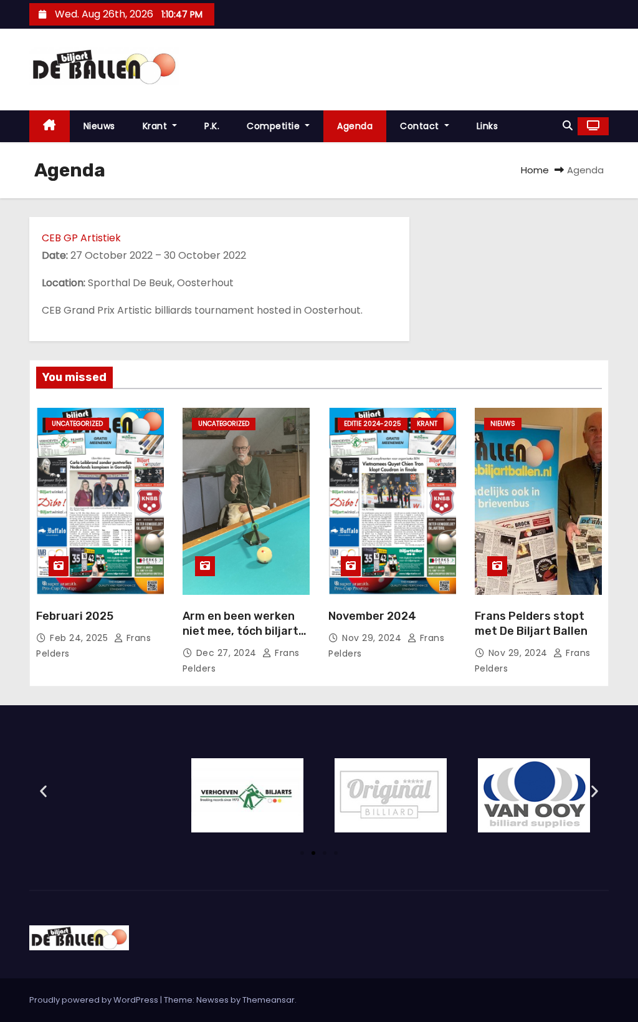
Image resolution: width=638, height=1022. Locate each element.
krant (427, 423)
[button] (568, 125)
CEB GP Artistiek (81, 238)
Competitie (275, 126)
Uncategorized (77, 423)
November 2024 (372, 616)
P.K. (211, 126)
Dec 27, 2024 (228, 653)
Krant (156, 126)
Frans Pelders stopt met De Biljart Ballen (531, 623)
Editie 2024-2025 (372, 423)
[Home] (49, 126)
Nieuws (99, 126)
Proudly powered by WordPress (94, 1000)
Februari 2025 (74, 616)
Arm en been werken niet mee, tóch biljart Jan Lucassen (240, 631)
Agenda (355, 126)
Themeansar (268, 1000)
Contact (421, 126)
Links (487, 126)
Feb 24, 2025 (80, 638)
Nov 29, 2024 (373, 638)
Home (535, 169)
